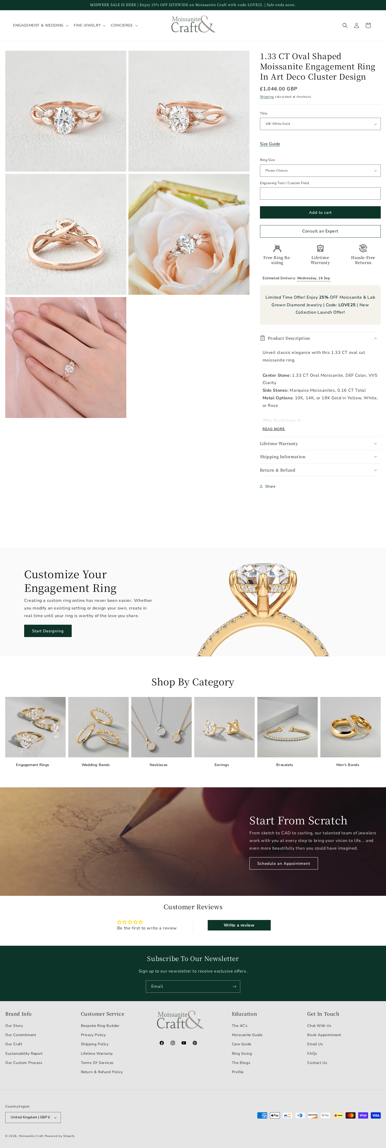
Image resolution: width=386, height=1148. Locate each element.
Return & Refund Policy (102, 1071)
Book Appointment (324, 1034)
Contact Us (317, 1062)
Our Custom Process (24, 1062)
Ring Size (267, 160)
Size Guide (270, 144)
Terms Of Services (97, 1062)
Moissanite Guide (247, 1034)
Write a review (239, 925)
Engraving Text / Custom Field (284, 183)
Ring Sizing (242, 1053)
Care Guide (241, 1044)
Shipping (267, 97)
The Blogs (241, 1062)
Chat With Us (319, 1025)
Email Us (315, 1044)
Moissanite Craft (31, 1136)
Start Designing (48, 631)
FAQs (312, 1053)
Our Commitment (20, 1034)
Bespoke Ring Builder (100, 1025)
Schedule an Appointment (283, 863)
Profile (238, 1071)
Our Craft (13, 1044)
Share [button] (270, 486)
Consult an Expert (320, 231)
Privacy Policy (93, 1034)
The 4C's (240, 1025)
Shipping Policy (95, 1044)
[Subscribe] (234, 986)
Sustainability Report (24, 1053)
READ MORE (274, 429)
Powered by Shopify (60, 1136)
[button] (40, 25)
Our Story (14, 1025)
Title (264, 113)
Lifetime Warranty (97, 1053)
